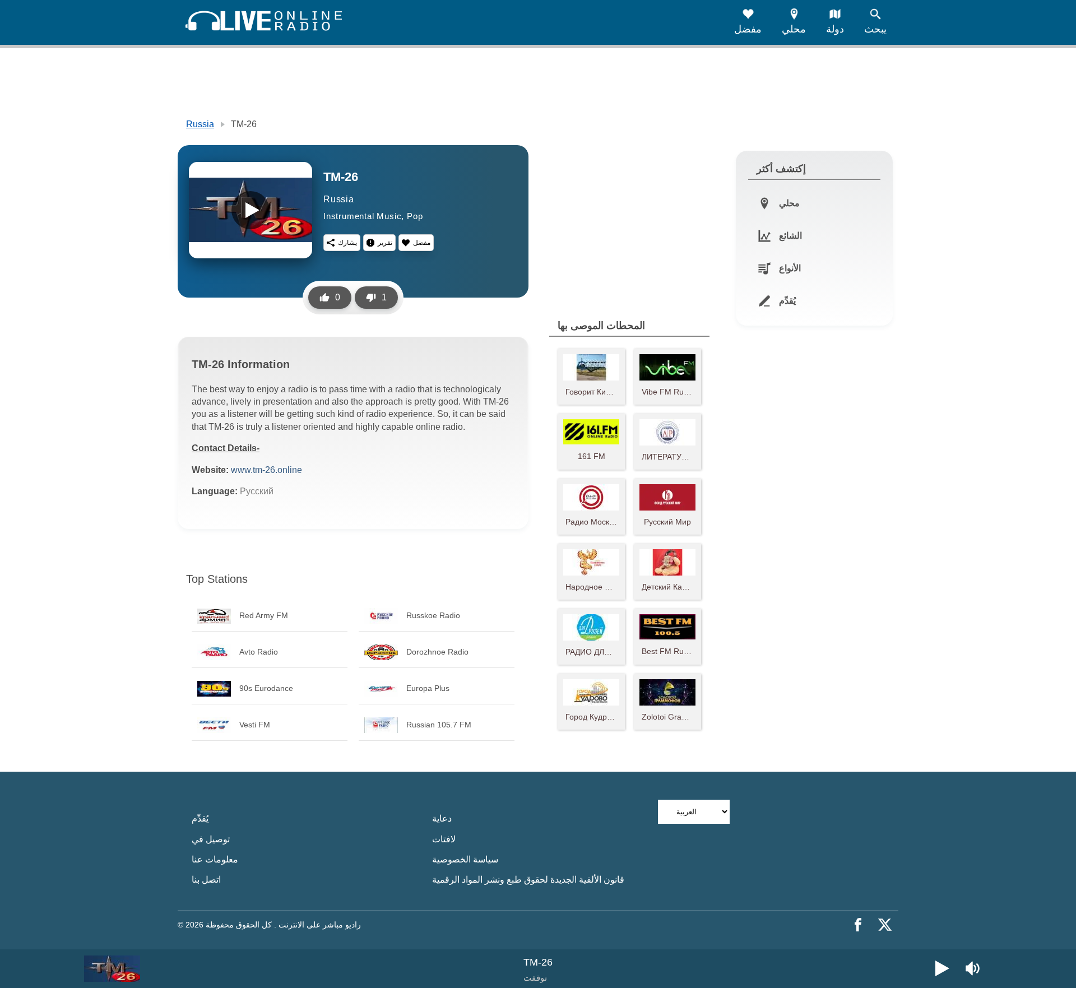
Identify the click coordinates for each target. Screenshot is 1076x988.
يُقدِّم (200, 818)
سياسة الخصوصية (465, 859)
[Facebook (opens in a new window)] (858, 924)
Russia (200, 124)
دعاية (442, 818)
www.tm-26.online (266, 470)
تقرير (385, 243)
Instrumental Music (362, 216)
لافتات (444, 839)
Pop (415, 216)
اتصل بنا (206, 879)
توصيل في (211, 839)
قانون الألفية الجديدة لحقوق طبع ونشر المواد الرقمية (528, 879)
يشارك (347, 243)
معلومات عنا (215, 859)
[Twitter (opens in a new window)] (884, 924)
